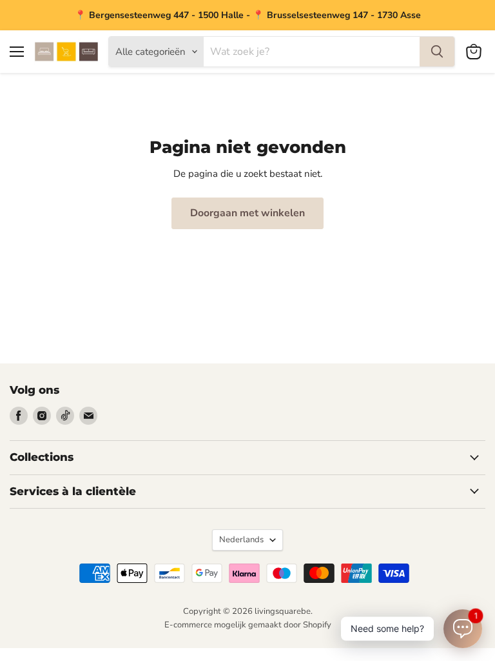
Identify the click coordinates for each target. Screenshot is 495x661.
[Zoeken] (437, 51)
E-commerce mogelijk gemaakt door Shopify (247, 625)
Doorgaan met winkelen (247, 213)
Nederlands (241, 539)
